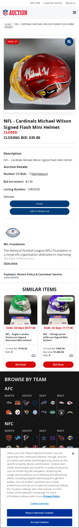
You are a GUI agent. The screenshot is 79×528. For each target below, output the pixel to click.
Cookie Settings (39, 503)
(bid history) (39, 174)
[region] (39, 488)
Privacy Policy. (51, 496)
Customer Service (53, 3)
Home (8, 24)
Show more (9, 196)
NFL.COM (35, 3)
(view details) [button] (11, 277)
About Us (70, 3)
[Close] (73, 454)
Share (39, 203)
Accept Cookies (39, 522)
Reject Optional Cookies (40, 512)
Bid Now (20, 364)
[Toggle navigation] (74, 13)
